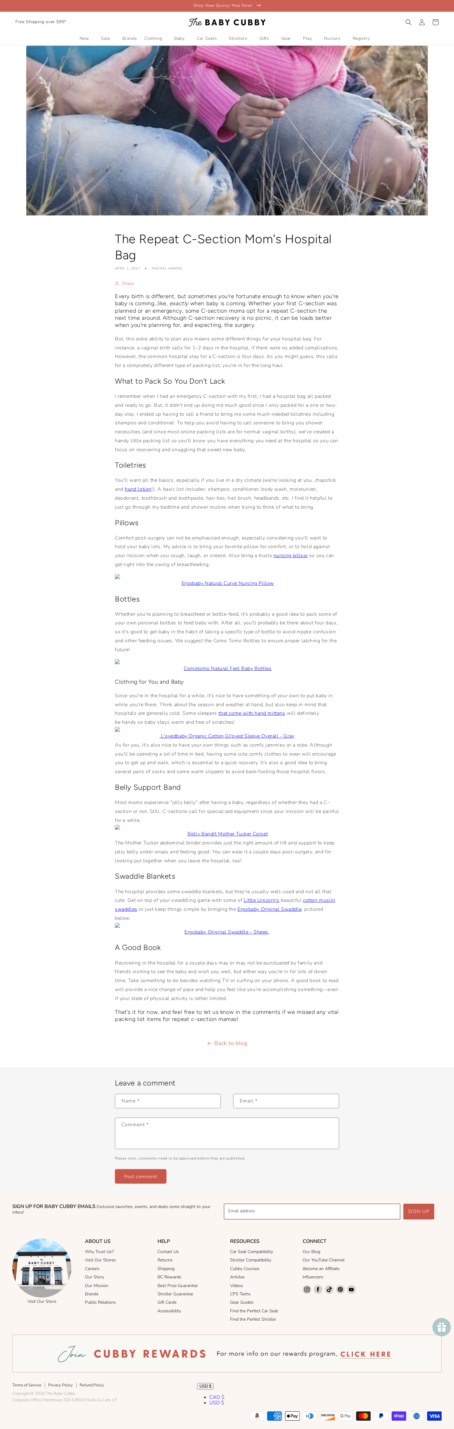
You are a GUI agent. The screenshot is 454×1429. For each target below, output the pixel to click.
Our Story (94, 1277)
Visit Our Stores (100, 1260)
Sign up (419, 1211)
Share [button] (128, 283)
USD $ (205, 1386)
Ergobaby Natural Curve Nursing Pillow (228, 583)
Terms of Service (26, 1385)
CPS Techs (240, 1294)
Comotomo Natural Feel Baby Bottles (227, 668)
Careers (92, 1269)
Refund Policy (92, 1385)
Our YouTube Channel (324, 1260)
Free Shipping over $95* (40, 22)
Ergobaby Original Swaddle (269, 909)
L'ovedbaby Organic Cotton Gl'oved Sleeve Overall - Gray (227, 736)
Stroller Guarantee (175, 1294)
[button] (408, 22)
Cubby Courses (244, 1269)
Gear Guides (242, 1302)
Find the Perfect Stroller (253, 1319)
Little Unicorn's (262, 900)
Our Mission (96, 1286)
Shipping (166, 1269)
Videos (236, 1286)
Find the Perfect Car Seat (254, 1311)
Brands (92, 1294)
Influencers (313, 1277)
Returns (165, 1260)
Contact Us (168, 1252)
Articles (237, 1277)
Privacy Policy (60, 1385)
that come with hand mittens (251, 713)
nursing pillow (291, 555)
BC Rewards (169, 1277)
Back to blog (230, 1043)
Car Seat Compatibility (251, 1252)
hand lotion (138, 489)
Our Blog (311, 1252)
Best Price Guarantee (178, 1286)
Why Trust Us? (99, 1252)
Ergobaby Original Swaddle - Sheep (226, 932)
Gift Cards (167, 1302)
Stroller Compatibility (250, 1260)
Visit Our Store (41, 1301)
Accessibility (169, 1311)
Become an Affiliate (321, 1269)
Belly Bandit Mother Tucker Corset (227, 834)
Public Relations (100, 1302)
